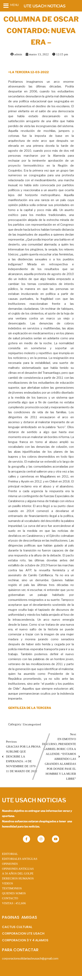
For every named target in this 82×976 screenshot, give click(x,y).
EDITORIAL (10, 853)
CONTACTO (10, 898)
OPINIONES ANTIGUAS (18, 868)
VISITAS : (14, 903)
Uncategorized (32, 724)
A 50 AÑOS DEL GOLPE (17, 873)
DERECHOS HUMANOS (18, 878)
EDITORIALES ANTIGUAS (19, 858)
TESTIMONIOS (12, 888)
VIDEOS (7, 883)
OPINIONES (10, 863)
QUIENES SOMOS (14, 893)
